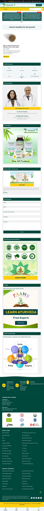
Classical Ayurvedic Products (8, 470)
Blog (3, 438)
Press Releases (5, 456)
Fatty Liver (22, 70)
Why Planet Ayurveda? (6, 453)
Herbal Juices (5, 483)
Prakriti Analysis (25, 453)
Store (16, 510)
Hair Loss (22, 76)
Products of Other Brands (7, 488)
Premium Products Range (27, 486)
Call (38, 510)
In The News (24, 445)
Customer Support (6, 443)
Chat (27, 510)
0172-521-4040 (10, 388)
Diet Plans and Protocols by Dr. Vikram (30, 443)
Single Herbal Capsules (7, 473)
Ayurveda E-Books (6, 435)
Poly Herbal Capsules (6, 476)
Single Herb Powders (6, 478)
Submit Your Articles (26, 461)
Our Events (24, 448)
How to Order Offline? (6, 445)
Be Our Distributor (26, 435)
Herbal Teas (24, 481)
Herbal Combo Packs (26, 473)
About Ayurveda (5, 432)
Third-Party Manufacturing (27, 463)
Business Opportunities (27, 438)
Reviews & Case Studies (7, 461)
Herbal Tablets (5, 481)
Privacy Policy (25, 456)
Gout (9, 76)
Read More (5, 192)
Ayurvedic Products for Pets (28, 470)
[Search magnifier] (41, 9)
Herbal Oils (4, 486)
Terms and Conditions (6, 463)
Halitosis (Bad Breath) (35, 76)
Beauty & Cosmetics (26, 478)
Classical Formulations (26, 440)
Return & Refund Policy (27, 458)
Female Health (34, 70)
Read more (6, 56)
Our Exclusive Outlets (6, 450)
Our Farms (24, 450)
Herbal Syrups (25, 483)
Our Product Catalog (6, 458)
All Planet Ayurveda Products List (29, 432)
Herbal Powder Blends (26, 476)
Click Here (30, 18)
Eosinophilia (9, 70)
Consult (5, 510)
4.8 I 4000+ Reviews (18, 1)
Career (3, 440)
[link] (12, 16)
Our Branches (5, 448)
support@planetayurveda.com (22, 108)
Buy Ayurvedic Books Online (28, 488)
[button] (18, 77)
